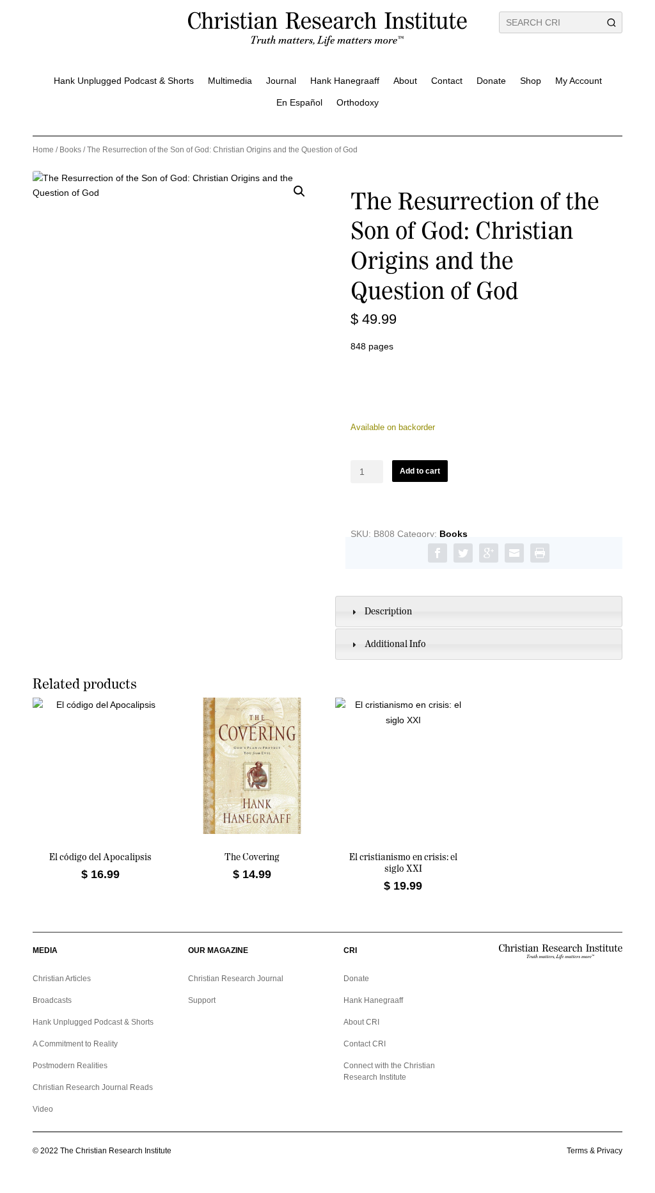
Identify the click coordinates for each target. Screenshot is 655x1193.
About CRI (361, 1022)
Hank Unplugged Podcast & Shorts (124, 81)
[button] (299, 191)
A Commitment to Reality (75, 1043)
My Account (578, 81)
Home (43, 149)
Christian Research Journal (235, 978)
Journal (281, 81)
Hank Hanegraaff (344, 81)
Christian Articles (62, 978)
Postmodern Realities (70, 1065)
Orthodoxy (357, 102)
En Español (299, 102)
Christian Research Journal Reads (93, 1087)
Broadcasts (52, 1000)
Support (202, 1000)
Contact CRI (364, 1043)
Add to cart (420, 471)
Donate (491, 81)
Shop (530, 81)
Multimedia (230, 81)
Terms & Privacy (594, 1150)
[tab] (478, 611)
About (405, 81)
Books (70, 149)
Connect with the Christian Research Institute (389, 1071)
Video (43, 1109)
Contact (446, 81)
